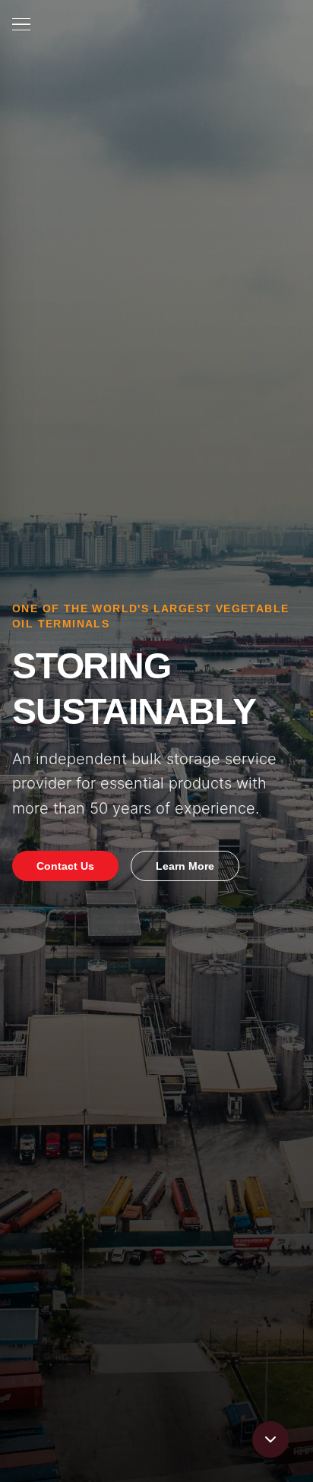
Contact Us (65, 866)
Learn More (185, 866)
